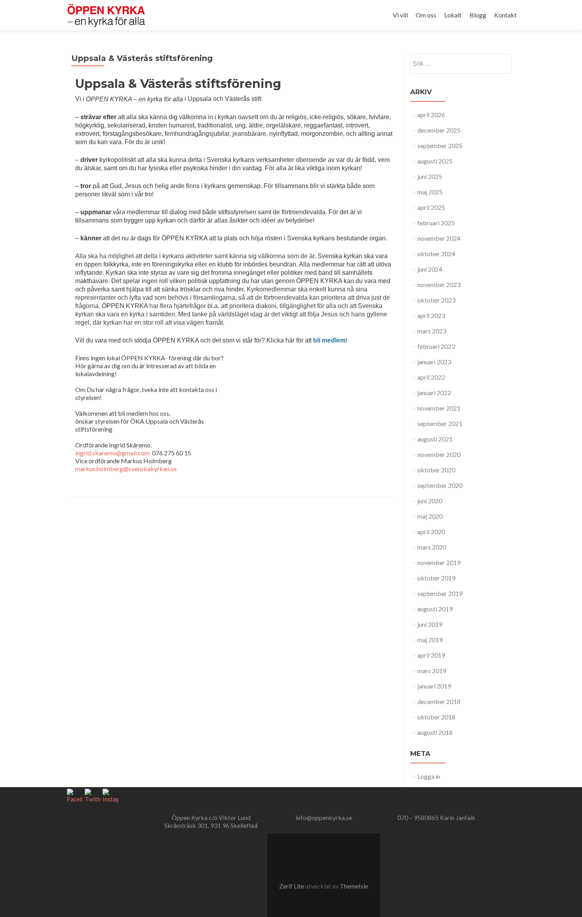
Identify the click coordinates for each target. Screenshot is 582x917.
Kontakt (505, 15)
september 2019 (439, 593)
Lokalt (453, 15)
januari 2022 (434, 392)
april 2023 (431, 315)
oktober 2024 (436, 253)
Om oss (426, 15)
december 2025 (438, 130)
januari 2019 (434, 686)
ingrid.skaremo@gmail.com (112, 453)
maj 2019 (430, 639)
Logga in (428, 776)
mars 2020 (431, 547)
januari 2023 (434, 361)
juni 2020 (429, 500)
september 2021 (439, 423)
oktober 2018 (436, 717)
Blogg (478, 15)
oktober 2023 (436, 300)
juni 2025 (429, 176)
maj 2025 (430, 192)
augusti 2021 (435, 439)
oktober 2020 (436, 470)
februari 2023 (436, 346)
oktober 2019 (436, 578)
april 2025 (431, 207)
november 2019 (438, 562)
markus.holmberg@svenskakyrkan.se (126, 468)
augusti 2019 (435, 609)
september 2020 (439, 485)
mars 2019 (431, 670)
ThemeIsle (354, 886)
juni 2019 (429, 624)
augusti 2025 (435, 161)
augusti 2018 (435, 732)
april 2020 (431, 531)
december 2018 (438, 701)
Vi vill (400, 15)
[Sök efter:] (460, 64)
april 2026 (431, 114)
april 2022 (431, 377)
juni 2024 (429, 269)
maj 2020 (430, 516)
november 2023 (438, 284)
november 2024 (438, 238)
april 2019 (431, 655)
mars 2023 (431, 331)
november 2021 (438, 408)
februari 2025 (436, 222)
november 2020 (438, 454)
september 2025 (439, 145)
